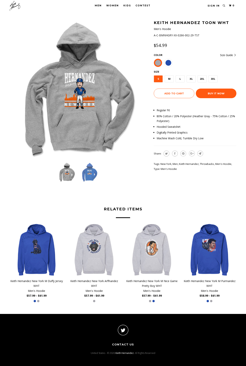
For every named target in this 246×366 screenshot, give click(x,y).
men (175, 164)
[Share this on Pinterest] (183, 153)
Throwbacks (207, 164)
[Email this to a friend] (199, 153)
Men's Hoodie (223, 164)
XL (191, 79)
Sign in (214, 5)
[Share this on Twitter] (166, 153)
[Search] (224, 5)
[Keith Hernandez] (29, 6)
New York (165, 164)
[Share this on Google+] (191, 153)
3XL (213, 79)
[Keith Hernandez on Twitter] (123, 330)
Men (98, 5)
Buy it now (216, 93)
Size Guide (227, 55)
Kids (127, 5)
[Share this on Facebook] (174, 153)
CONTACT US (123, 344)
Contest (142, 5)
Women (112, 5)
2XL (202, 79)
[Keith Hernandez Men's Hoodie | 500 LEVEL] (80, 89)
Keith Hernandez (189, 164)
